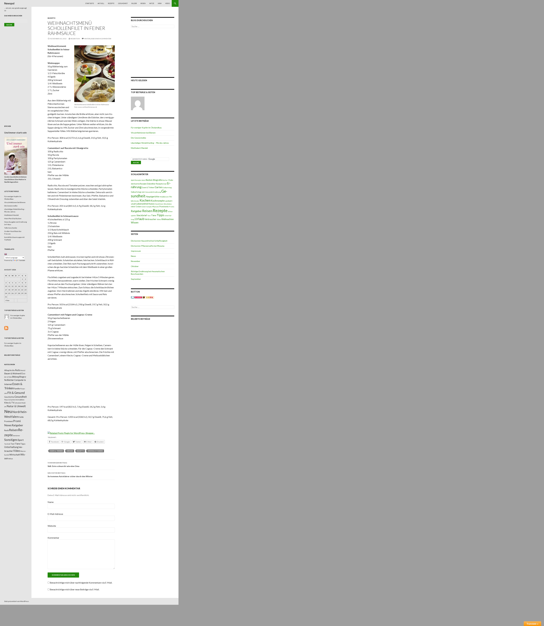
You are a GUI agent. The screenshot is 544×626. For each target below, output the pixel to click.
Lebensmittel (142, 204)
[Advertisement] (81, 384)
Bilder (134, 3)
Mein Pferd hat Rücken (12, 218)
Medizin (151, 204)
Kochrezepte (157, 200)
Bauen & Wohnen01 (13, 373)
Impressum (136, 251)
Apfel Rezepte (136, 180)
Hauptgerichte (152, 196)
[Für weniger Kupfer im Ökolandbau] (137, 103)
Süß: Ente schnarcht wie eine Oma (63, 464)
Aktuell (101, 3)
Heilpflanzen (164, 197)
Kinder (136, 201)
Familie (17, 388)
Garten (159, 187)
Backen (149, 180)
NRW (160, 3)
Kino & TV (9, 402)
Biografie (157, 180)
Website (52, 525)
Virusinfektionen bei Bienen (143, 132)
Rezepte (111, 3)
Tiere (153, 215)
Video (167, 3)
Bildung (15, 377)
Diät (164, 184)
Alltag (6, 370)
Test (149, 215)
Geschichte (9, 397)
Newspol (9, 3)
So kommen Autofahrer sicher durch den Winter (70, 475)
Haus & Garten (9, 400)
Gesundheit (123, 3)
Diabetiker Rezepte (155, 184)
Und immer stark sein (15, 132)
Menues (70, 451)
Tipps (160, 215)
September (136, 279)
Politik (21, 417)
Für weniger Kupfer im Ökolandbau (146, 127)
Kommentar (53, 537)
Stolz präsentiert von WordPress (16, 601)
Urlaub (139, 219)
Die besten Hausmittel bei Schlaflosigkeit (149, 241)
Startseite (89, 3)
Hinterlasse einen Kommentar (97, 39)
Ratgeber (136, 211)
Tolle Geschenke (10, 228)
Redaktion (75, 39)
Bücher (165, 180)
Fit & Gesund (16, 393)
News (133, 256)
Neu (8, 411)
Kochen (145, 200)
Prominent (8, 421)
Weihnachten (167, 219)
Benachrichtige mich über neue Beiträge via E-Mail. (74, 589)
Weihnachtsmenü (95, 451)
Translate (22, 260)
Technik (7, 444)
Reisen (143, 3)
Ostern (138, 206)
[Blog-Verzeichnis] (136, 297)
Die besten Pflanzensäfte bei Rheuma (147, 246)
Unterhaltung (11, 447)
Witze (151, 3)
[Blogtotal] (148, 297)
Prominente (164, 207)
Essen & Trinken (56, 451)
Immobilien (20, 400)
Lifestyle (18, 403)
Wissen (134, 222)
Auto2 (23, 370)
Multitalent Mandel (139, 148)
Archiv (12, 370)
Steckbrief (142, 215)
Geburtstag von (138, 192)
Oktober (135, 266)
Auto (143, 180)
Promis (171, 207)
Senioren (16, 435)
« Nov (7, 300)
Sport (21, 439)
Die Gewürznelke (138, 138)
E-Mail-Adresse (55, 514)
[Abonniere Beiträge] (6, 328)
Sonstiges (10, 440)
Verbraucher (150, 219)
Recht (6, 430)
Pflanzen (155, 207)
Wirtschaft (14, 454)
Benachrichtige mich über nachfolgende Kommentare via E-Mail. (81, 582)
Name (51, 502)
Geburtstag (167, 187)
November (135, 261)
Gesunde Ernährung (153, 192)
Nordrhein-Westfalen (163, 204)
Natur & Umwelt (16, 406)
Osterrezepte (147, 207)
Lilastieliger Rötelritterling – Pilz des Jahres (150, 143)
